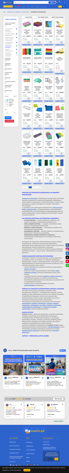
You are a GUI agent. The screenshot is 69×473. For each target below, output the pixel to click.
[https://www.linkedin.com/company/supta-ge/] (67, 253)
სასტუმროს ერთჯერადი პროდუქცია (10, 54)
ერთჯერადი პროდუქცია (8, 59)
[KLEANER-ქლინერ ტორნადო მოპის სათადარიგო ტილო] (27, 135)
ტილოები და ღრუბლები (10, 46)
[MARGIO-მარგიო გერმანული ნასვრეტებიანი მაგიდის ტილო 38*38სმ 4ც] (49, 24)
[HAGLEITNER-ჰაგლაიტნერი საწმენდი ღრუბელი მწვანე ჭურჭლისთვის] (49, 163)
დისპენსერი (8, 77)
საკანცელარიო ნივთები (8, 73)
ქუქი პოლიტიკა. (18, 470)
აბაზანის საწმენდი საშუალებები (10, 34)
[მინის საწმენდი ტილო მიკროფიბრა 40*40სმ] (60, 135)
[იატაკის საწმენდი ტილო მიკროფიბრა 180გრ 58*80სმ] (38, 24)
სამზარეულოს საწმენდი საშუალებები (10, 30)
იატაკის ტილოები (28, 17)
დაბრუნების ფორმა (14, 453)
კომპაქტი (11, 104)
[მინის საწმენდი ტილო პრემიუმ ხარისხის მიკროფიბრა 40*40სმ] (38, 80)
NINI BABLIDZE (61, 404)
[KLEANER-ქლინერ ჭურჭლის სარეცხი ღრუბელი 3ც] (27, 163)
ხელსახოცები (8, 68)
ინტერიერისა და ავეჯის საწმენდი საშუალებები (10, 39)
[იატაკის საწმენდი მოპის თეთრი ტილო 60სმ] (27, 108)
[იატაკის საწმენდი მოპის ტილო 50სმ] (38, 52)
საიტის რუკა (12, 461)
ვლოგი (28, 461)
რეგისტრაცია (12, 442)
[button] (11, 6)
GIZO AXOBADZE (40, 404)
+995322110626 (46, 441)
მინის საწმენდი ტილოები (43, 17)
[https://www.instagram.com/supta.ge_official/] (67, 249)
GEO (60, 6)
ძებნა (51, 2)
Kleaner (10, 102)
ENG (64, 6)
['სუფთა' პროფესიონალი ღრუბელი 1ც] (60, 52)
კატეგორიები (7, 6)
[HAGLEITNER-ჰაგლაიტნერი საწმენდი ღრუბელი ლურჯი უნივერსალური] (38, 163)
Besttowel (11, 99)
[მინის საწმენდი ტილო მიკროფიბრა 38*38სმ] (49, 135)
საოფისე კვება (8, 90)
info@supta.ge (46, 444)
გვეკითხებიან (29, 446)
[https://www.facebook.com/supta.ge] (67, 245)
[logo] (7, 2)
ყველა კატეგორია (11, 19)
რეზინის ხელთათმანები (10, 50)
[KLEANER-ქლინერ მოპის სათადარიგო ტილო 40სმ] (38, 135)
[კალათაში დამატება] (29, 42)
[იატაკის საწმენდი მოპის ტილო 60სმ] (49, 52)
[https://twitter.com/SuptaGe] (67, 257)
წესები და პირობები (14, 445)
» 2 (40, 187)
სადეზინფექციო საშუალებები (10, 43)
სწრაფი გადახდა (30, 453)
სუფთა (10, 105)
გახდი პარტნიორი (30, 450)
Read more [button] (15, 416)
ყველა (14, 96)
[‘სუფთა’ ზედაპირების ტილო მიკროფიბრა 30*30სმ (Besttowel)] (38, 108)
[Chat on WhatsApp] (67, 265)
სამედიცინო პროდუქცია (8, 64)
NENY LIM (18, 404)
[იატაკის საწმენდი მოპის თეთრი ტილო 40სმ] (49, 80)
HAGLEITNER (11, 101)
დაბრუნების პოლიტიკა (15, 449)
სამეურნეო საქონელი (10, 81)
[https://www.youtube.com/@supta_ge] (67, 261)
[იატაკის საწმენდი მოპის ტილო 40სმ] (27, 52)
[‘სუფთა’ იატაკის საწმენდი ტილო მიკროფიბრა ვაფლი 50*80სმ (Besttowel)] (60, 108)
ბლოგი (28, 457)
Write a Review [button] (58, 398)
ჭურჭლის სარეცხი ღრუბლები (58, 17)
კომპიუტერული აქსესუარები (8, 86)
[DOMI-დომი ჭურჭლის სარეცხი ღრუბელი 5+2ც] (27, 80)
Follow (63, 350)
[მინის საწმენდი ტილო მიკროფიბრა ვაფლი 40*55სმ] (49, 108)
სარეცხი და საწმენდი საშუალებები (18, 12)
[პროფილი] (64, 2)
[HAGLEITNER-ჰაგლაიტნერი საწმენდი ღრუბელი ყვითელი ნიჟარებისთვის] (60, 163)
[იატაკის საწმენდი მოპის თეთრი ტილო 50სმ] (60, 80)
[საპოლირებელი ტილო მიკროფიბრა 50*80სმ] (27, 24)
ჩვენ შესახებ (29, 442)
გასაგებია (27, 470)
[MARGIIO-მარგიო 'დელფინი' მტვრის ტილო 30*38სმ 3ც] (60, 24)
